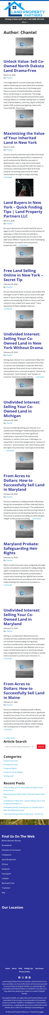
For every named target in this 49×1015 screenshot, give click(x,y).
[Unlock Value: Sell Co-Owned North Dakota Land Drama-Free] (24, 46)
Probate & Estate (11, 764)
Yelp (3, 892)
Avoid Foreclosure (11, 761)
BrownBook (7, 845)
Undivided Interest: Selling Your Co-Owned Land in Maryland (22, 617)
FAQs (20, 968)
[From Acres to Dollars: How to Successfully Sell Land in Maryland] (24, 461)
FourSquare (6, 873)
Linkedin (5, 878)
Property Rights (10, 768)
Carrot (41, 1012)
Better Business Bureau (11, 840)
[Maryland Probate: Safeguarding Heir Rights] (24, 529)
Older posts (10, 738)
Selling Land (9, 776)
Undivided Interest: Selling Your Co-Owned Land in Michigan (22, 409)
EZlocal (5, 864)
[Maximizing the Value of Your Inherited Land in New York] (24, 118)
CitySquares (6, 855)
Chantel (9, 78)
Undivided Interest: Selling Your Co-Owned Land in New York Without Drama (23, 340)
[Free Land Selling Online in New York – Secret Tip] (24, 256)
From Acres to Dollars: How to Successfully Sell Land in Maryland (24, 482)
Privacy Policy (24, 972)
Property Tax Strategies (13, 772)
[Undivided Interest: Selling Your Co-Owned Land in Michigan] (24, 387)
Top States (39, 968)
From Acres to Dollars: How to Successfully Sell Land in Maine (24, 690)
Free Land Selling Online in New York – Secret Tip (23, 275)
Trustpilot (6, 888)
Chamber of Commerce (11, 850)
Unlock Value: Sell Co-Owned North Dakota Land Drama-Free (24, 66)
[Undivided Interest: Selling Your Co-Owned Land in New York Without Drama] (24, 319)
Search (41, 746)
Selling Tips (28, 968)
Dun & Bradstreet (9, 859)
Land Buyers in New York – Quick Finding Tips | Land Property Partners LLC (23, 209)
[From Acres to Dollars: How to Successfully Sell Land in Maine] (24, 669)
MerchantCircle (8, 883)
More (24, 22)
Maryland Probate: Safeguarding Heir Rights (21, 548)
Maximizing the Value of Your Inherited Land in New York (24, 138)
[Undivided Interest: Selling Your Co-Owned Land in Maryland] (24, 595)
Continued (8, 177)
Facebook (6, 869)
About (14, 968)
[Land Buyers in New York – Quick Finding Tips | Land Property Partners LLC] (24, 187)
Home (7, 968)
